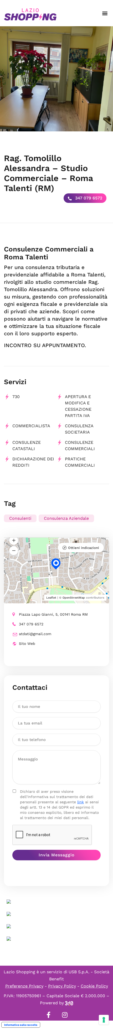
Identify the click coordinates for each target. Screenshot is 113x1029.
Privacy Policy (62, 986)
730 (16, 396)
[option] (56, 78)
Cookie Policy (94, 986)
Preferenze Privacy (24, 986)
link (80, 802)
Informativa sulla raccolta (20, 1024)
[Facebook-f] (48, 1015)
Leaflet (51, 597)
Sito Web (27, 643)
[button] (104, 13)
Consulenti (20, 518)
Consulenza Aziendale (66, 518)
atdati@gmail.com (35, 634)
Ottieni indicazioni (83, 548)
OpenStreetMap (74, 597)
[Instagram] (64, 1015)
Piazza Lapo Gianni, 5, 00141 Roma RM (53, 614)
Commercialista (31, 425)
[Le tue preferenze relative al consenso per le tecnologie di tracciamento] (104, 1020)
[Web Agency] (69, 1002)
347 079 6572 (88, 197)
